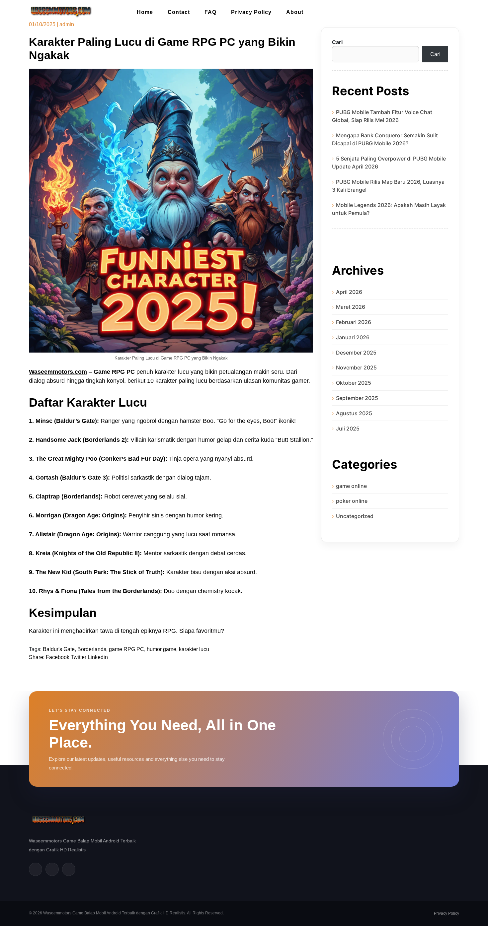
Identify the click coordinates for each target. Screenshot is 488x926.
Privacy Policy (251, 12)
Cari (337, 42)
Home (145, 12)
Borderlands (91, 649)
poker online (351, 500)
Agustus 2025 (354, 413)
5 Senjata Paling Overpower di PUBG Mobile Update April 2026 (389, 162)
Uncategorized (354, 516)
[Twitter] (52, 869)
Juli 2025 (348, 428)
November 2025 (356, 367)
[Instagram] (68, 869)
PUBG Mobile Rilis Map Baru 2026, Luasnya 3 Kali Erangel (388, 185)
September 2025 (357, 398)
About (294, 12)
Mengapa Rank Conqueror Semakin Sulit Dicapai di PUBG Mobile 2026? (385, 139)
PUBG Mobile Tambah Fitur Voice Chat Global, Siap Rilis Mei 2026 (382, 116)
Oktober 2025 (353, 382)
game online (351, 486)
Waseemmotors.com (58, 371)
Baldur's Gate (59, 649)
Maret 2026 (350, 306)
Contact (179, 12)
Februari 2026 (353, 322)
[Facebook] (35, 869)
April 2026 (349, 292)
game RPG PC (126, 649)
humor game (161, 649)
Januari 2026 (352, 337)
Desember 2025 (356, 352)
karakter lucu (194, 649)
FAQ (210, 12)
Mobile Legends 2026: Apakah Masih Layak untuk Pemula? (389, 209)
